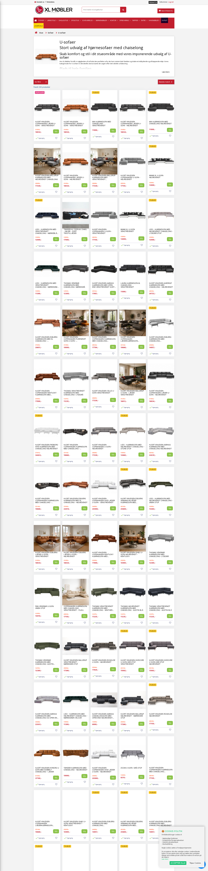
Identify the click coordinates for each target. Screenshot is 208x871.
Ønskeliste (50, 2)
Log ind (170, 2)
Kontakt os (40, 2)
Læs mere (165, 859)
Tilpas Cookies (195, 863)
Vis (56, 131)
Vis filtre (38, 82)
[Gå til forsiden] (36, 32)
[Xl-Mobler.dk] (56, 10)
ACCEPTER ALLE (177, 863)
